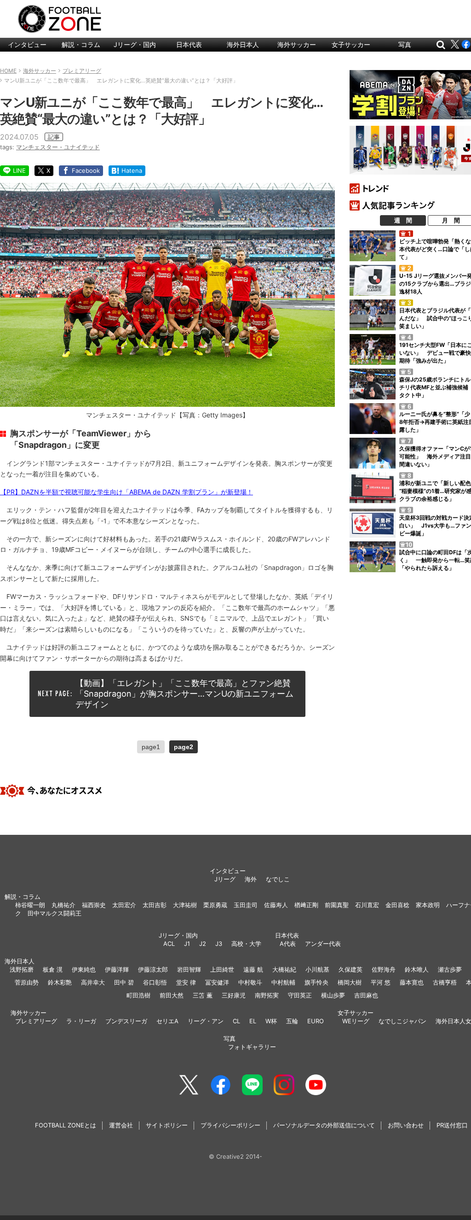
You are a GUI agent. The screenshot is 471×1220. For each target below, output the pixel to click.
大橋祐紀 (284, 969)
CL (236, 1021)
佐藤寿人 (276, 905)
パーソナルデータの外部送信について (324, 1125)
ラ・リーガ (81, 1021)
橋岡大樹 (350, 982)
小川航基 (317, 969)
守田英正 (300, 995)
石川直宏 (367, 905)
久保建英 (350, 969)
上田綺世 (222, 969)
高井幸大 (93, 982)
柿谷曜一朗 (30, 905)
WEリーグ (355, 1021)
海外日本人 (243, 44)
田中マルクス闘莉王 (54, 913)
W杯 (271, 1021)
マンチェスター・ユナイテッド (58, 147)
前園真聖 (337, 905)
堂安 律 (186, 982)
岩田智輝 (189, 969)
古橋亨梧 (445, 982)
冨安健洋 (217, 982)
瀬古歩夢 (450, 969)
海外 (251, 879)
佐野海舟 (384, 969)
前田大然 (172, 995)
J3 (218, 943)
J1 (187, 943)
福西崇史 (94, 905)
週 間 (403, 220)
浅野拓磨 (22, 969)
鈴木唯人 (417, 969)
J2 (202, 943)
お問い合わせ (406, 1125)
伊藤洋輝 (117, 969)
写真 (404, 44)
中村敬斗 (250, 982)
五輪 (292, 1021)
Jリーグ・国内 (135, 44)
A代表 (288, 943)
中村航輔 (283, 982)
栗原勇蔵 (215, 905)
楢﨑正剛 (306, 905)
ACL (169, 943)
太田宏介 (124, 905)
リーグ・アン (206, 1021)
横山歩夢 (333, 995)
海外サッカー (296, 44)
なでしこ (278, 879)
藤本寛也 (412, 982)
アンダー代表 (323, 943)
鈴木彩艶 (60, 982)
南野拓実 (267, 995)
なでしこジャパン (402, 1021)
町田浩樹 (138, 995)
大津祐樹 (185, 905)
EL (252, 1021)
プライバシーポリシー (230, 1125)
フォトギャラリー (252, 1046)
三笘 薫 (203, 995)
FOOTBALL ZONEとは (65, 1125)
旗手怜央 (316, 982)
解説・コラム (81, 44)
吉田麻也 (366, 995)
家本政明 (428, 905)
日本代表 (189, 44)
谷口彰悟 (155, 982)
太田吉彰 (155, 905)
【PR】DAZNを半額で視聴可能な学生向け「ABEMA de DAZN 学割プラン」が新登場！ (126, 492)
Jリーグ (225, 879)
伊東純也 (84, 969)
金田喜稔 (397, 905)
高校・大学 (246, 943)
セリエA (167, 1021)
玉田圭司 (246, 905)
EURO (315, 1021)
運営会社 (121, 1125)
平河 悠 (381, 982)
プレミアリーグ (36, 1021)
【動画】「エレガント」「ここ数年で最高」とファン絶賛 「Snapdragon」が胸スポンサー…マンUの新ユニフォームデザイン (187, 694)
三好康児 (234, 995)
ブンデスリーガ (126, 1021)
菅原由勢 (27, 982)
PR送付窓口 (452, 1125)
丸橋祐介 (63, 905)
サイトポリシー (167, 1125)
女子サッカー (351, 44)
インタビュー (27, 44)
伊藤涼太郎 (153, 969)
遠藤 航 (253, 969)
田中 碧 (124, 982)
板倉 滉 (53, 969)
